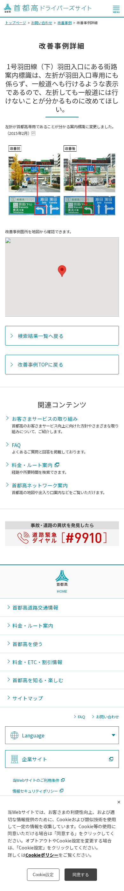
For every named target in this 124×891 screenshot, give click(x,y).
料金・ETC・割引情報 (37, 661)
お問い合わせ (41, 22)
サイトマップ (27, 698)
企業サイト (34, 759)
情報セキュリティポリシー (35, 791)
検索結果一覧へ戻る (41, 335)
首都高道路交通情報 (35, 607)
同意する (80, 874)
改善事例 (65, 22)
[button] (62, 271)
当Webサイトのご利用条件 (35, 780)
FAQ (16, 445)
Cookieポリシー (42, 855)
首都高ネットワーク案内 (40, 485)
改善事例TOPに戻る (40, 364)
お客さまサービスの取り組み (45, 418)
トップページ (15, 22)
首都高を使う (27, 643)
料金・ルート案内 (32, 465)
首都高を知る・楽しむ (37, 679)
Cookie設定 (43, 874)
